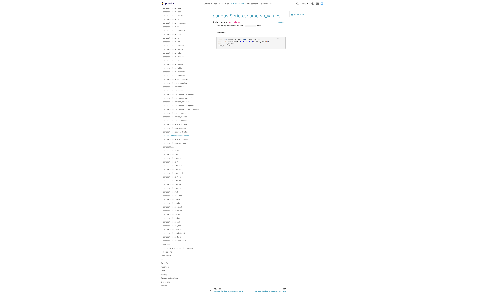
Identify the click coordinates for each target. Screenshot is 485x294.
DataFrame (165, 244)
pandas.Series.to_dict (171, 203)
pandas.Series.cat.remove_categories (178, 106)
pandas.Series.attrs (171, 151)
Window (164, 259)
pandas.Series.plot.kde (172, 181)
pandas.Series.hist (170, 192)
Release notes (266, 4)
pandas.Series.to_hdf (171, 218)
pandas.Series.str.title (171, 27)
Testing (164, 286)
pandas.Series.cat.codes (173, 91)
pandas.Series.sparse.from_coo (175, 139)
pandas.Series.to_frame (172, 211)
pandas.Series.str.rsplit (172, 12)
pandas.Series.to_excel (172, 207)
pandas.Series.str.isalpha (173, 49)
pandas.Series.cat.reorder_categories (178, 98)
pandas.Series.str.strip (172, 19)
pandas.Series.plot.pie (172, 188)
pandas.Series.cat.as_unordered (176, 121)
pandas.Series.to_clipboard (174, 233)
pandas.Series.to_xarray (173, 214)
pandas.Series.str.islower (173, 61)
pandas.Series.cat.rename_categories (178, 94)
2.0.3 (304, 4)
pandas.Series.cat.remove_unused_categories (181, 109)
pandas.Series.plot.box (172, 169)
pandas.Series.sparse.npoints (175, 124)
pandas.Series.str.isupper (173, 64)
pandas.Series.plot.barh (172, 166)
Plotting (164, 274)
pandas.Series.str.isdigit (172, 53)
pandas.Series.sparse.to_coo (174, 143)
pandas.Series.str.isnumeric (174, 72)
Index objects (166, 252)
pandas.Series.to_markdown (174, 241)
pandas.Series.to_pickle (172, 196)
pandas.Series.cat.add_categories (176, 102)
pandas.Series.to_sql (171, 222)
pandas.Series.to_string (172, 229)
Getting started (210, 4)
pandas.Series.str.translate (174, 31)
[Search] (297, 3)
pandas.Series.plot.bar (172, 162)
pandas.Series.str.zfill (171, 42)
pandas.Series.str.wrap (172, 38)
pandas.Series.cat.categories (175, 83)
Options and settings (169, 278)
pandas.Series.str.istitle (172, 68)
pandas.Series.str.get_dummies (175, 79)
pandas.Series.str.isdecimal (174, 76)
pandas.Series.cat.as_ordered (175, 117)
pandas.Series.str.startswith (174, 15)
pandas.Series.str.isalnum (173, 46)
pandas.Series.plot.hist (172, 177)
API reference (237, 4)
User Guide (224, 4)
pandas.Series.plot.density (173, 173)
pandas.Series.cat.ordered (173, 87)
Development (252, 4)
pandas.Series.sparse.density (175, 128)
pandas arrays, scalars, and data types (177, 248)
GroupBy (164, 263)
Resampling (165, 267)
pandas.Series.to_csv (171, 199)
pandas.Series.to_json (172, 226)
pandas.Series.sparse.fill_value (175, 132)
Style (163, 271)
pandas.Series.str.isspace (173, 57)
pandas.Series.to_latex (172, 237)
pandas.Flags (168, 147)
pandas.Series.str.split (172, 8)
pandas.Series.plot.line (172, 184)
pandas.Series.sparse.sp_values (176, 136)
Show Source (300, 14)
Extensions (165, 282)
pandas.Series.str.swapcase (174, 23)
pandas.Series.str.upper (172, 34)
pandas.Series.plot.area (172, 158)
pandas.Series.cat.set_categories (176, 113)
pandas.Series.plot (170, 154)
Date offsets (166, 256)
